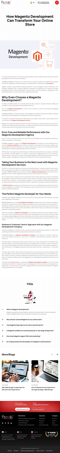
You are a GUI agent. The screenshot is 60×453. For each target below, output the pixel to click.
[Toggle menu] (57, 3)
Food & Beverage (43, 425)
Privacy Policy (49, 450)
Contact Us (55, 425)
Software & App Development (26, 425)
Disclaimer (16, 450)
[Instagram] (8, 423)
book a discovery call (22, 409)
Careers (54, 420)
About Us (54, 418)
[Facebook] (5, 423)
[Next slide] (57, 354)
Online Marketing (22, 423)
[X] (2, 423)
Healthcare (42, 418)
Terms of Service (40, 450)
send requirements (38, 409)
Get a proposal (43, 2)
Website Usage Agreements (27, 450)
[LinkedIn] (11, 423)
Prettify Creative (15, 262)
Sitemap (10, 450)
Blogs (53, 423)
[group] (15, 375)
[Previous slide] (52, 354)
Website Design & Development (26, 418)
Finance (41, 423)
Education (41, 420)
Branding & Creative (23, 420)
